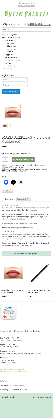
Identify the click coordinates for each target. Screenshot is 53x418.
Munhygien (9, 63)
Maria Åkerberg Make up (14, 60)
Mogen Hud (11, 49)
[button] (20, 106)
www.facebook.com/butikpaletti (12, 369)
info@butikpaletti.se (13, 365)
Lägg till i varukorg (23, 159)
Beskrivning (9, 199)
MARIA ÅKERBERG (9, 171)
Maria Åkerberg (10, 57)
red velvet (22, 171)
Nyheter (21, 167)
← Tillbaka (8, 191)
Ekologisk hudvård (11, 38)
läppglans (29, 169)
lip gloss (36, 169)
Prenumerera (11, 91)
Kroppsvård (8, 55)
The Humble (11, 66)
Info (35, 397)
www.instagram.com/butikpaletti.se (13, 371)
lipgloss (44, 169)
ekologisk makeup (17, 169)
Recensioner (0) (23, 199)
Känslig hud (11, 46)
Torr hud (10, 52)
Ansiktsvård (8, 40)
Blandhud (10, 43)
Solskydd (7, 69)
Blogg (48, 397)
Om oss (41, 397)
